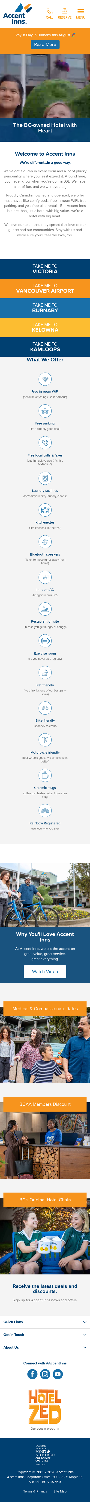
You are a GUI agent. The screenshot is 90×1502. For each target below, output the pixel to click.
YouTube (58, 1374)
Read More (45, 44)
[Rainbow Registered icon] (45, 818)
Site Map (60, 1491)
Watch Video (45, 972)
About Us (11, 1347)
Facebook (32, 1374)
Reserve (65, 17)
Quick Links (13, 1322)
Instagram (45, 1374)
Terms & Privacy (35, 1491)
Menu (80, 17)
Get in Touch (13, 1334)
